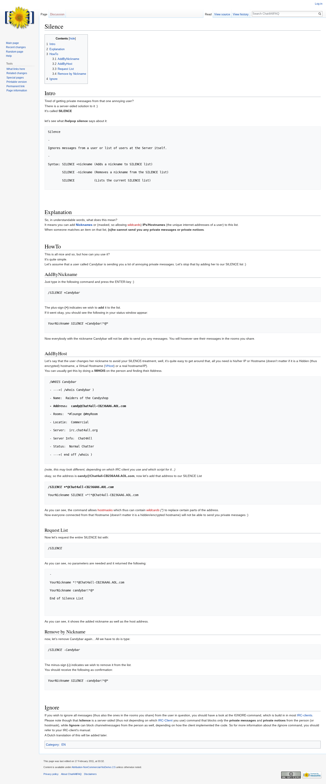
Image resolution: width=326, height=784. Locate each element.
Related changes (16, 73)
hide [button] (72, 38)
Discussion (57, 14)
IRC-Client (165, 720)
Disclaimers (90, 774)
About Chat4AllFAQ (71, 774)
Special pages (15, 77)
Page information (16, 90)
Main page (12, 43)
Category (52, 744)
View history (241, 14)
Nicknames (84, 225)
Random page (14, 51)
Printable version (16, 81)
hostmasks (105, 510)
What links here (15, 69)
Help (9, 55)
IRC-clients (304, 715)
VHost (109, 366)
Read (208, 14)
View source (222, 14)
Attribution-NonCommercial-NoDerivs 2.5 (94, 767)
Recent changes (16, 47)
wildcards (134, 225)
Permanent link (15, 86)
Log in (318, 3)
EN (63, 744)
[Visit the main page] (19, 17)
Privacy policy (51, 774)
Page (44, 14)
